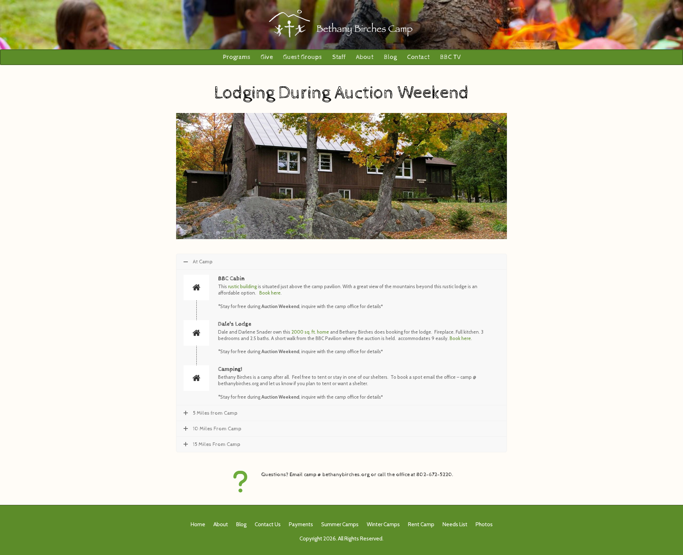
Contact (418, 57)
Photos (484, 524)
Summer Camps (340, 524)
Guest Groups (302, 57)
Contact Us (268, 524)
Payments (301, 524)
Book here (270, 293)
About (365, 57)
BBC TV (450, 57)
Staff (339, 57)
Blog (390, 57)
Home (198, 524)
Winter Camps (383, 524)
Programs (236, 57)
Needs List (455, 524)
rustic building (242, 286)
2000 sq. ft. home (310, 332)
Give (267, 57)
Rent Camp (421, 524)
